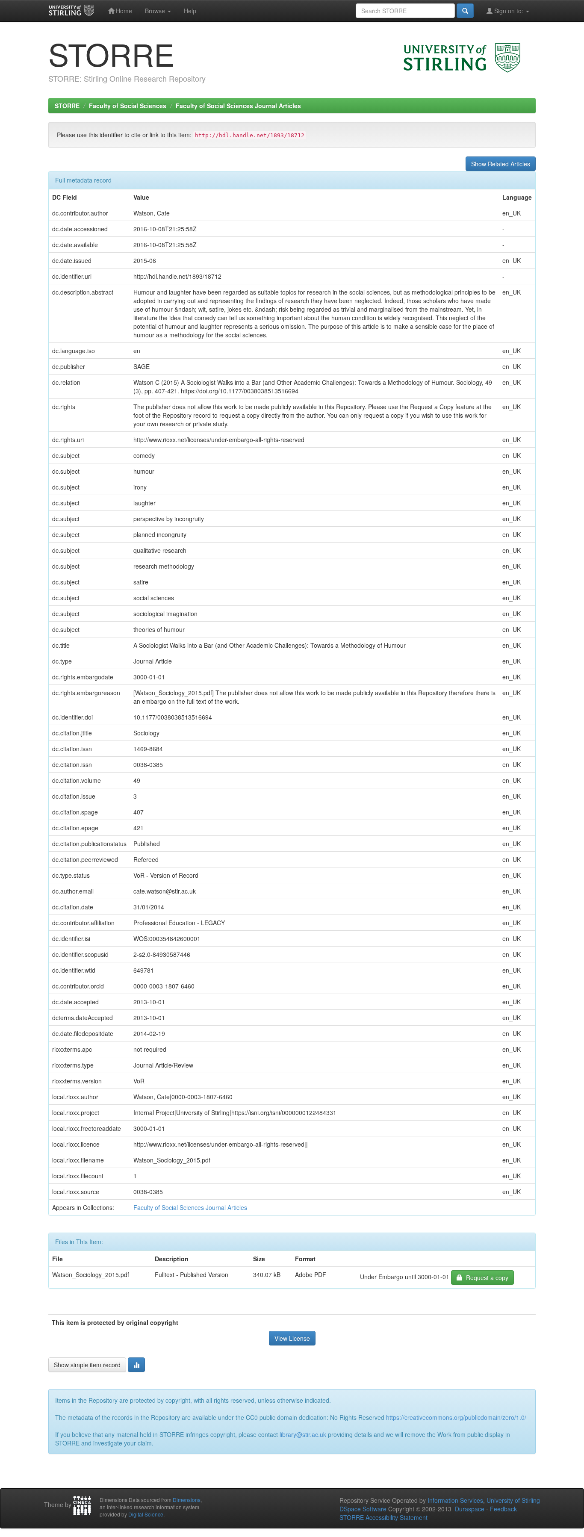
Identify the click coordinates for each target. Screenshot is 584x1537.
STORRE (67, 105)
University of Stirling (513, 1500)
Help (190, 10)
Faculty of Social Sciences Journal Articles (238, 105)
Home (123, 10)
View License (292, 1338)
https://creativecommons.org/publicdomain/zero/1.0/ (456, 1417)
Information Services (455, 1500)
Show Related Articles (500, 163)
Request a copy (485, 1277)
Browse (156, 10)
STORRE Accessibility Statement (383, 1517)
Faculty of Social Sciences (127, 105)
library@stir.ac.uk (303, 1434)
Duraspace (469, 1509)
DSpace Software (362, 1509)
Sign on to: (509, 10)
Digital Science (145, 1514)
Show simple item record (87, 1364)
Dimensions (187, 1499)
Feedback (503, 1509)
